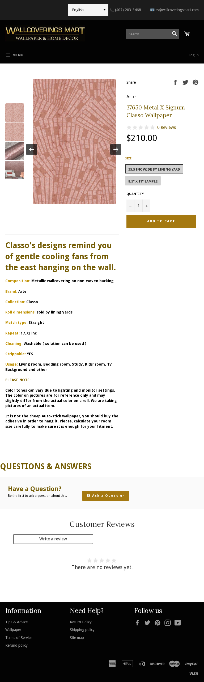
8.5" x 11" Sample (143, 181)
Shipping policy (82, 630)
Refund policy (16, 645)
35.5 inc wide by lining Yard (154, 169)
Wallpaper (13, 630)
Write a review (53, 538)
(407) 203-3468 (125, 10)
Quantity (135, 194)
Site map (77, 638)
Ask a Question (108, 496)
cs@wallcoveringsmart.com (174, 10)
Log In (194, 55)
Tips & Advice (16, 622)
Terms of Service (18, 638)
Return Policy (81, 622)
